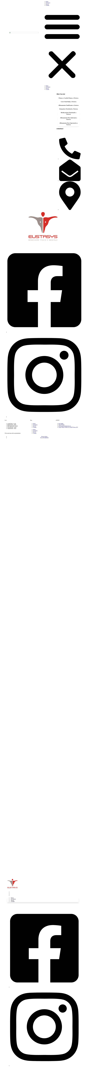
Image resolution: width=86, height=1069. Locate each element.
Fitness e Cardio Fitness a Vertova (68, 98)
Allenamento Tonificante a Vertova (68, 105)
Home (47, 1)
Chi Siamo (48, 2)
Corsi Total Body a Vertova (68, 101)
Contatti (47, 5)
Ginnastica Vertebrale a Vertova (68, 109)
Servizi (47, 4)
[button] (62, 45)
